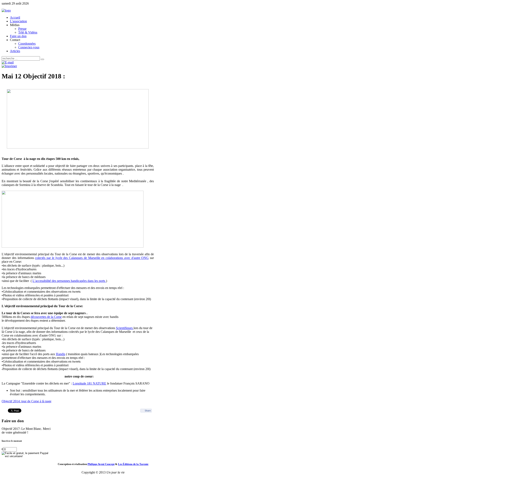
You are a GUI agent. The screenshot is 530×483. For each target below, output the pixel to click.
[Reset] (42, 59)
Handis (60, 354)
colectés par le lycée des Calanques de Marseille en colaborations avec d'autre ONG (92, 258)
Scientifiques (125, 328)
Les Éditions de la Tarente (133, 464)
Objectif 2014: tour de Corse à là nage (26, 401)
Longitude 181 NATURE (89, 383)
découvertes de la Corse (46, 317)
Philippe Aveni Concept (101, 464)
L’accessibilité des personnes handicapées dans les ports (69, 281)
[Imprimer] (9, 66)
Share (148, 410)
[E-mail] (8, 62)
